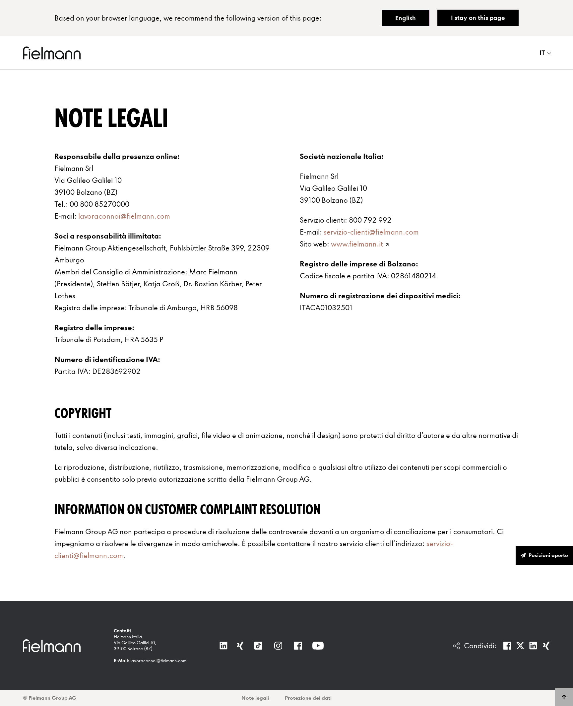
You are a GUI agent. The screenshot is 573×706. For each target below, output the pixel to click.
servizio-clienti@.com (371, 232)
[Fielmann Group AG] (52, 52)
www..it (357, 244)
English (405, 18)
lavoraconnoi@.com (124, 216)
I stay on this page (478, 18)
